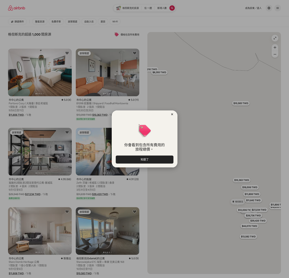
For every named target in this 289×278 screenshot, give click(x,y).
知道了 (144, 159)
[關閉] (172, 114)
